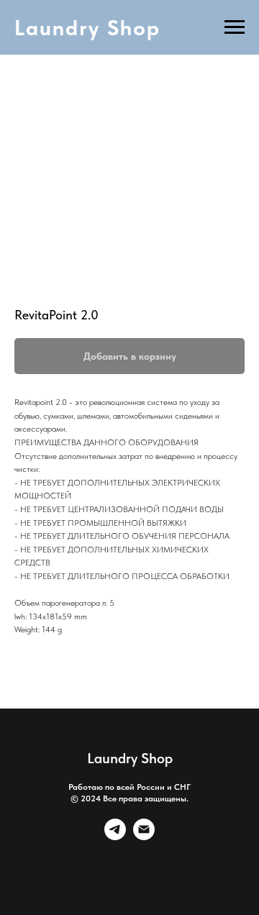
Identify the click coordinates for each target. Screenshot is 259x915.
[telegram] (115, 836)
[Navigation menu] (234, 27)
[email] (144, 836)
